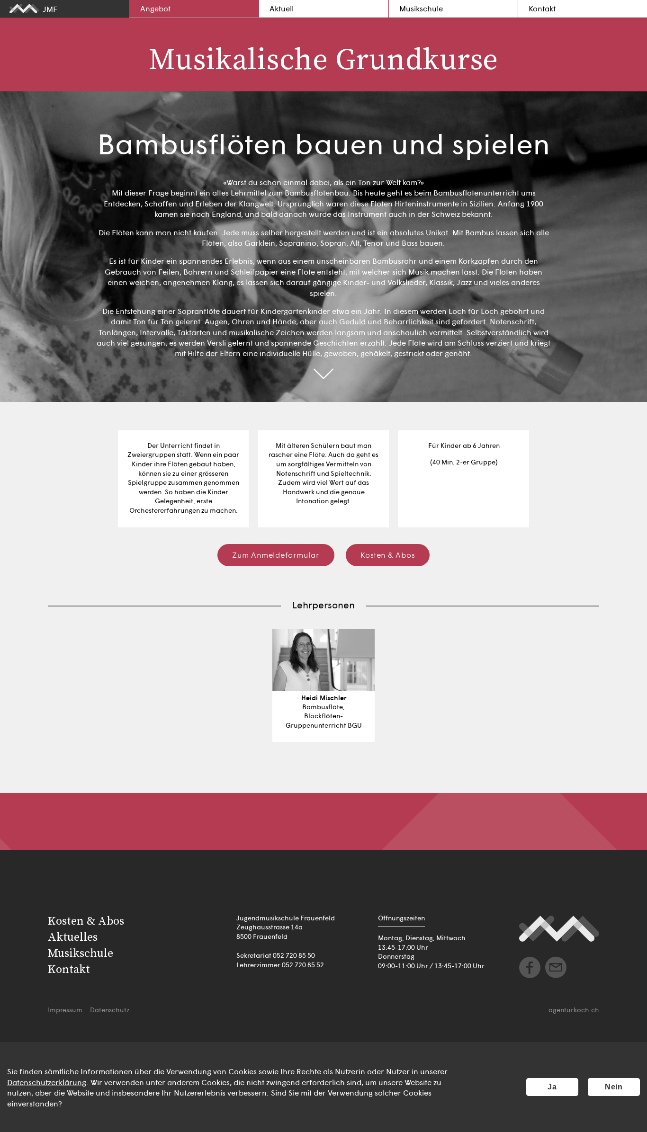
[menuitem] (194, 9)
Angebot (155, 8)
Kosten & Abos (387, 554)
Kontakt (542, 8)
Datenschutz (109, 1009)
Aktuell (282, 8)
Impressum (65, 1009)
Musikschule (421, 8)
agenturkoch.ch (573, 1009)
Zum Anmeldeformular (276, 554)
